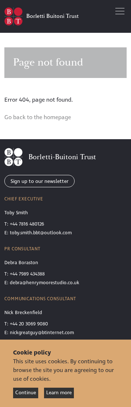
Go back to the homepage (37, 117)
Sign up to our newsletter (39, 181)
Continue (25, 392)
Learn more (59, 392)
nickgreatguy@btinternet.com (42, 332)
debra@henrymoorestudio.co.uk (44, 282)
